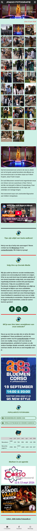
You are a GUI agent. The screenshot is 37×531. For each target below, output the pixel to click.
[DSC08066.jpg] (7, 112)
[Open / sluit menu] (35, 2)
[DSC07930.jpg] (18, 53)
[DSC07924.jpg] (7, 42)
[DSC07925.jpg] (18, 42)
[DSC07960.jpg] (18, 30)
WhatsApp (15, 248)
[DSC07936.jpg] (7, 65)
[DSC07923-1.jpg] (7, 30)
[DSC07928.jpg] (30, 42)
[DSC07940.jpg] (30, 65)
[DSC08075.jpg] (7, 136)
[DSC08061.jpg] (7, 101)
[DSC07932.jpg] (30, 53)
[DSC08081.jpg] (30, 30)
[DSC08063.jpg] (18, 101)
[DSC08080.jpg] (18, 136)
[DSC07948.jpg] (18, 77)
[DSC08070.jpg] (18, 124)
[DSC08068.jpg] (30, 112)
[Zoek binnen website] (2, 2)
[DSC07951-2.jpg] (30, 77)
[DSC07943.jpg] (7, 77)
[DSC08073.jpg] (30, 124)
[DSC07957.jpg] (18, 89)
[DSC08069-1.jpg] (7, 124)
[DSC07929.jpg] (7, 53)
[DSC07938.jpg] (18, 65)
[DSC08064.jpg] (30, 101)
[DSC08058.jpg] (30, 89)
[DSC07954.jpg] (7, 89)
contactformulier (7, 250)
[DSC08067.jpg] (18, 112)
